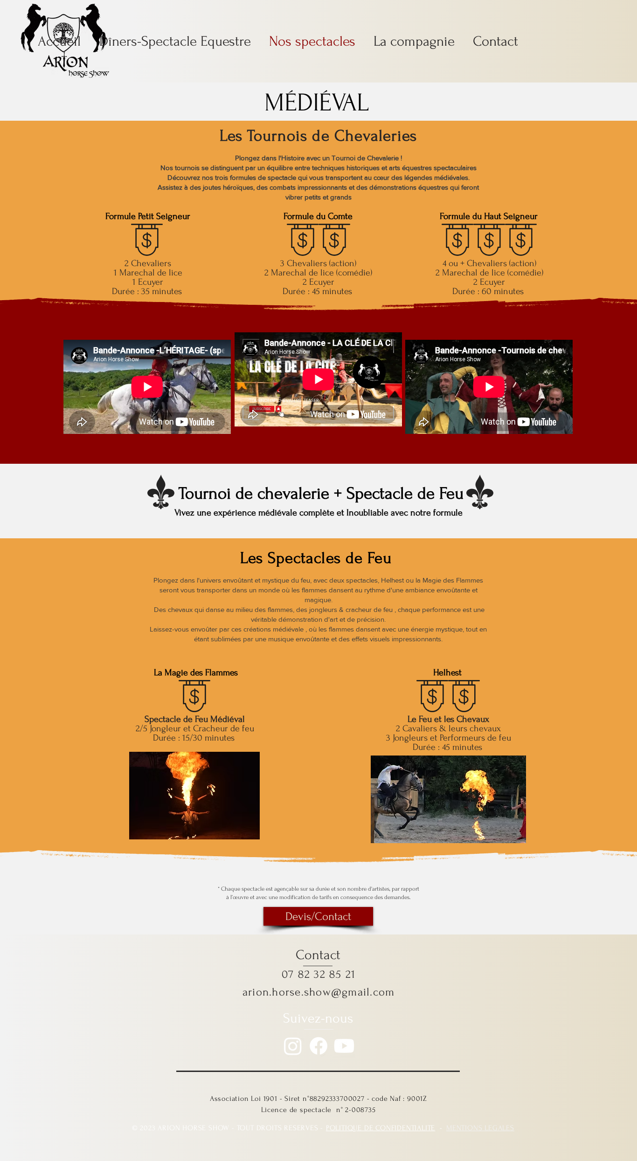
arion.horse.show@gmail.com (318, 992)
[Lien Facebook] (318, 1046)
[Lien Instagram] (293, 1046)
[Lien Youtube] (344, 1046)
